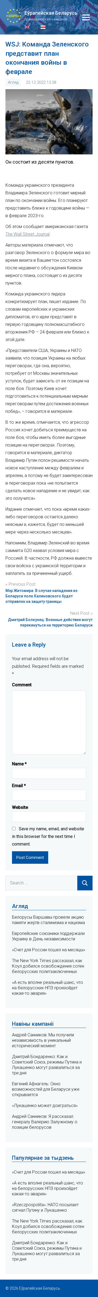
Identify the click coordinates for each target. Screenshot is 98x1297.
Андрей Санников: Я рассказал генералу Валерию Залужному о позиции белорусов (44, 1122)
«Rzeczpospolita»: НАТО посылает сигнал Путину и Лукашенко (45, 1207)
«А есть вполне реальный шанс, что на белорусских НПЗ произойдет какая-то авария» (47, 988)
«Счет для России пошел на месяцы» (48, 949)
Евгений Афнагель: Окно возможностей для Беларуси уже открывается (45, 1089)
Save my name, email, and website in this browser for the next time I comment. (48, 836)
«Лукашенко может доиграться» (45, 1105)
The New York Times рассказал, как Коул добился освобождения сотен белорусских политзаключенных (48, 966)
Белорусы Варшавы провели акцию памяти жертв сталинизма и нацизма (48, 920)
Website (20, 807)
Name (19, 763)
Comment (22, 684)
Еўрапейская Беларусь (50, 13)
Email (19, 785)
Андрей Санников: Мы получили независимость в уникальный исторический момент (43, 1040)
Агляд (13, 82)
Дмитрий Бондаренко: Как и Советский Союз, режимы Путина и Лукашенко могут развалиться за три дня (47, 1064)
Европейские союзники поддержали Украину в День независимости (48, 936)
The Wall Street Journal (27, 234)
